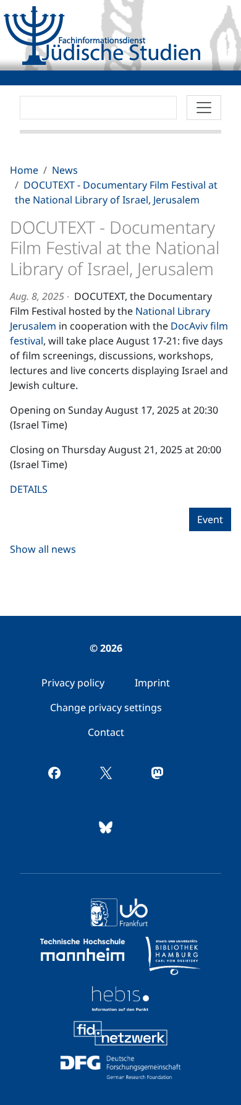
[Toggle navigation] (204, 107)
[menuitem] (73, 682)
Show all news (43, 549)
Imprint (152, 682)
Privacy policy (72, 682)
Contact (106, 732)
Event (210, 519)
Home (24, 170)
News (65, 170)
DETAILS (29, 489)
